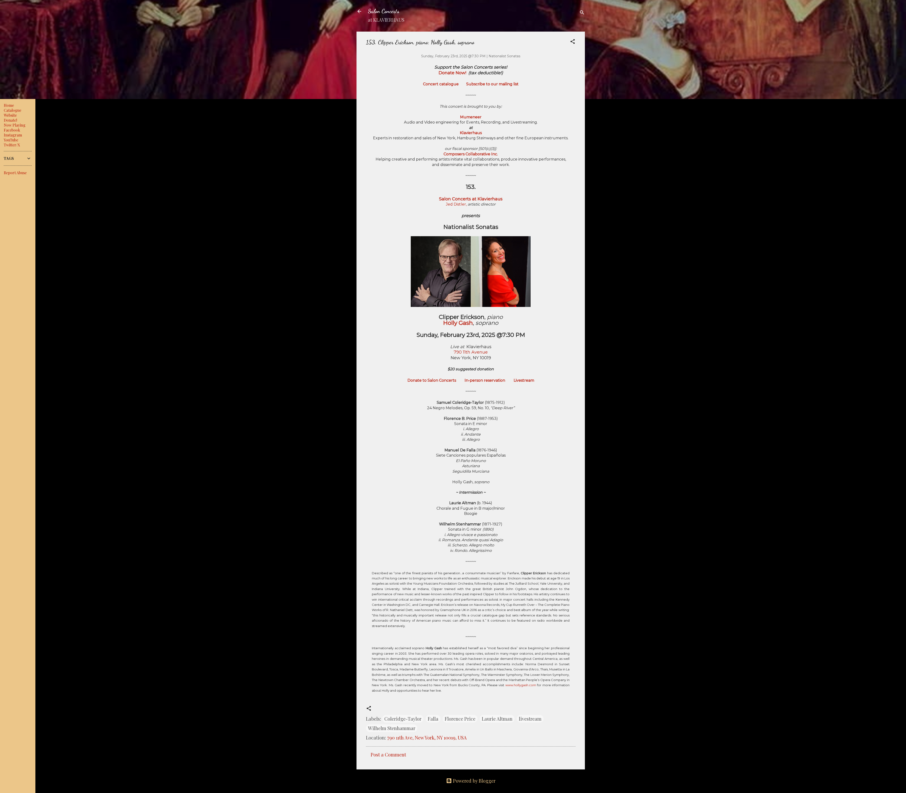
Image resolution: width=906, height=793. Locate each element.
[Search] (582, 13)
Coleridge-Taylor (402, 718)
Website (10, 115)
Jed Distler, (456, 204)
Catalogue (12, 110)
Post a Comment (388, 754)
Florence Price (460, 718)
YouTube (11, 139)
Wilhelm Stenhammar (391, 728)
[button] (572, 42)
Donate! (10, 120)
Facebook (12, 130)
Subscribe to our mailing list (492, 84)
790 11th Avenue (471, 352)
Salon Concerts (383, 11)
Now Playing (14, 125)
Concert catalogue (441, 84)
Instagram (13, 134)
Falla (433, 718)
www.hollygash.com (520, 685)
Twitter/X (12, 144)
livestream (530, 718)
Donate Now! (452, 72)
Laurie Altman (497, 718)
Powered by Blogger (473, 780)
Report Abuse (15, 172)
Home (9, 105)
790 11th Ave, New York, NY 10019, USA (427, 737)
